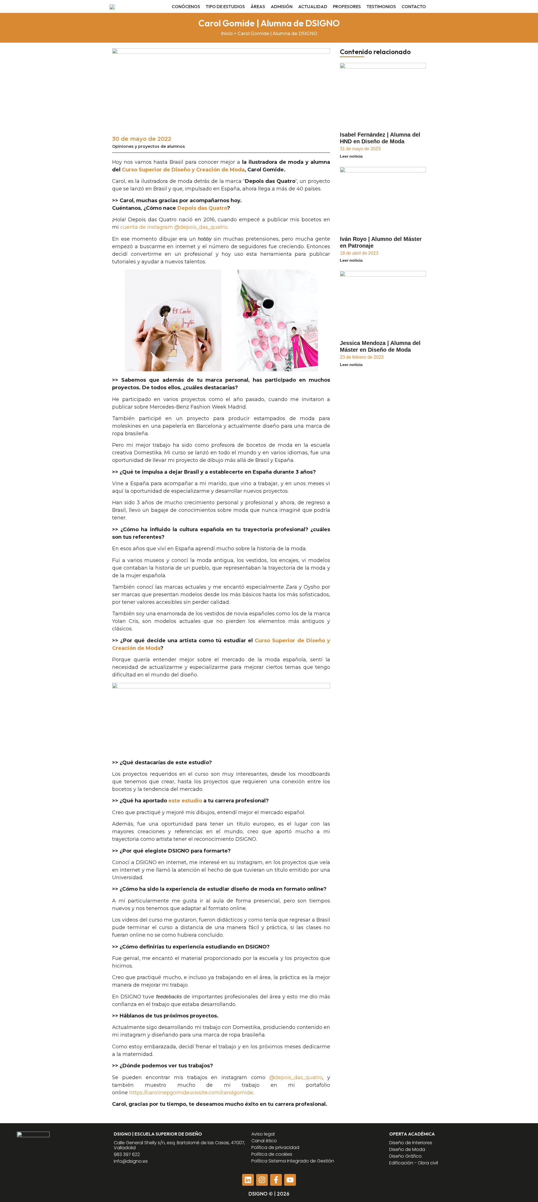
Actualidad (312, 6)
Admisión (282, 6)
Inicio (227, 33)
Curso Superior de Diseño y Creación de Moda (183, 170)
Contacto (414, 6)
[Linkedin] (248, 1180)
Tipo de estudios (225, 6)
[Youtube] (290, 1180)
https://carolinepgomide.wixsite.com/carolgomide (191, 1093)
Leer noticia (351, 156)
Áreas (258, 6)
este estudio (185, 801)
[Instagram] (262, 1180)
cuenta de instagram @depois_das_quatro (173, 227)
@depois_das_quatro (295, 1077)
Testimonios (381, 6)
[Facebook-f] (276, 1180)
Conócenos (186, 6)
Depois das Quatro (202, 208)
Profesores (347, 6)
